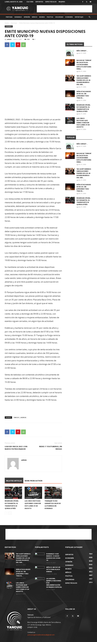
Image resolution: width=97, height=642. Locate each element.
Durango (18, 17)
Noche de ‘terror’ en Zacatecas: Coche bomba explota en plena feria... (84, 64)
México (34, 17)
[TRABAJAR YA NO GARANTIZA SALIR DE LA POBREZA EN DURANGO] (53, 493)
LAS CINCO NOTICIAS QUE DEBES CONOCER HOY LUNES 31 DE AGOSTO (83, 122)
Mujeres (62, 2)
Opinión (27, 17)
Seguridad (59, 17)
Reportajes (79, 17)
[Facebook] (82, 2)
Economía (69, 17)
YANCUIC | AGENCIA (20, 417)
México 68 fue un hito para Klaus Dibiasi (53, 569)
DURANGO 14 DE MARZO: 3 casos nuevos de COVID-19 (53, 557)
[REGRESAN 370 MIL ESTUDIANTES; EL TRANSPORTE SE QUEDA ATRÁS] (13, 493)
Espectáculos (50, 2)
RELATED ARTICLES (14, 481)
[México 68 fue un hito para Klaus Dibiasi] (39, 569)
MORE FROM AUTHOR (33, 481)
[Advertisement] (64, 8)
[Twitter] (86, 2)
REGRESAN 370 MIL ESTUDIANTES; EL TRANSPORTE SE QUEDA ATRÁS (83, 108)
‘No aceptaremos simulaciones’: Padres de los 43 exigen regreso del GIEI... (84, 80)
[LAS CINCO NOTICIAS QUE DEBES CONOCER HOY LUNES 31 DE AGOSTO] (33, 493)
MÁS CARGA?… (82, 51)
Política (50, 17)
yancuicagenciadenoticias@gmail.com (41, 635)
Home (7, 23)
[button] (89, 17)
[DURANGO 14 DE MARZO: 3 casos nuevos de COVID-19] (39, 556)
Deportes (39, 2)
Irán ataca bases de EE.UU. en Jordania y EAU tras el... (84, 94)
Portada (9, 17)
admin (9, 39)
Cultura (29, 2)
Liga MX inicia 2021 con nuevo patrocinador (16, 447)
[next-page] (10, 513)
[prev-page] (6, 513)
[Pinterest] (18, 44)
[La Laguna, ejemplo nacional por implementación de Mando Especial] (39, 580)
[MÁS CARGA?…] (70, 53)
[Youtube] (90, 2)
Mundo (42, 17)
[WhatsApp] (23, 44)
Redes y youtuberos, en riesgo (50, 447)
